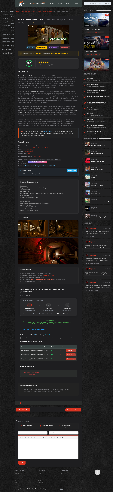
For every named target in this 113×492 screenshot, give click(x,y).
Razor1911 (40, 482)
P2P (39, 478)
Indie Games (8, 38)
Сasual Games (8, 34)
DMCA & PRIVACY (65, 476)
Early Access (49, 148)
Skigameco (24, 23)
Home (52, 3)
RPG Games (8, 45)
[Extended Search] (106, 3)
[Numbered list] (40, 437)
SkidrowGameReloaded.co (34, 489)
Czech (39, 156)
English (34, 156)
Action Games (8, 26)
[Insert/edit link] (46, 437)
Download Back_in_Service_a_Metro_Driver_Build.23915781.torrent (49, 321)
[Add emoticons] (43, 437)
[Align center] (31, 437)
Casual (32, 148)
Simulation (41, 148)
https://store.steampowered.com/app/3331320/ (41, 166)
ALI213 (39, 473)
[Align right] (34, 437)
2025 (28, 153)
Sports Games (8, 18)
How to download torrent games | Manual (33, 338)
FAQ (67, 3)
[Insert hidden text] (63, 437)
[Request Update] (76, 403)
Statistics (63, 480)
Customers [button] (64, 470)
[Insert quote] (55, 437)
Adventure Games (8, 30)
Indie (35, 148)
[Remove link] (49, 437)
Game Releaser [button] (19, 470)
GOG (16, 482)
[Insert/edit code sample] (57, 437)
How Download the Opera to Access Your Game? (61, 338)
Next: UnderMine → (73, 410)
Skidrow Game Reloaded (28, 11)
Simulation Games (8, 15)
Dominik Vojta (30, 150)
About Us (63, 473)
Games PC (7, 11)
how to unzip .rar (48, 275)
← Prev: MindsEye (22, 410)
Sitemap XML (64, 478)
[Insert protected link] (51, 437)
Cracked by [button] (41, 470)
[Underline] (25, 437)
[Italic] (22, 437)
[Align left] (28, 437)
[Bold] (20, 437)
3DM (39, 476)
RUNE (16, 478)
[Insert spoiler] (60, 437)
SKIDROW (17, 473)
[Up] (97, 472)
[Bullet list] (37, 437)
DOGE (39, 480)
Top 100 (60, 3)
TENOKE (17, 476)
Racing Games (8, 41)
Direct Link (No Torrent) (35, 329)
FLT (16, 480)
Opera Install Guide (62, 313)
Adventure (26, 148)
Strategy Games (8, 22)
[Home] (17, 11)
